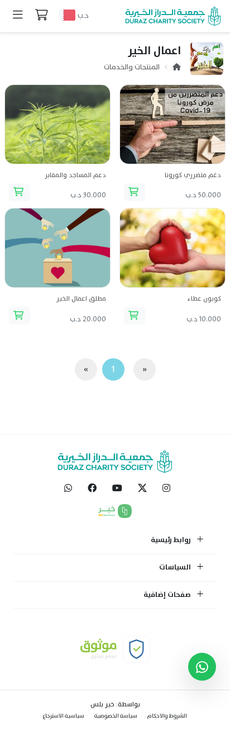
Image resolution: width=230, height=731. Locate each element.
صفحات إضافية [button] (168, 595)
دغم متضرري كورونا (193, 175)
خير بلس (102, 704)
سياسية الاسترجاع (63, 715)
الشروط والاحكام (167, 715)
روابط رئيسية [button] (172, 540)
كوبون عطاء (204, 298)
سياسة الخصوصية (115, 715)
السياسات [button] (176, 567)
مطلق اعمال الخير (81, 298)
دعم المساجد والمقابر (75, 175)
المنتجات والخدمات (132, 67)
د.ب (83, 15)
